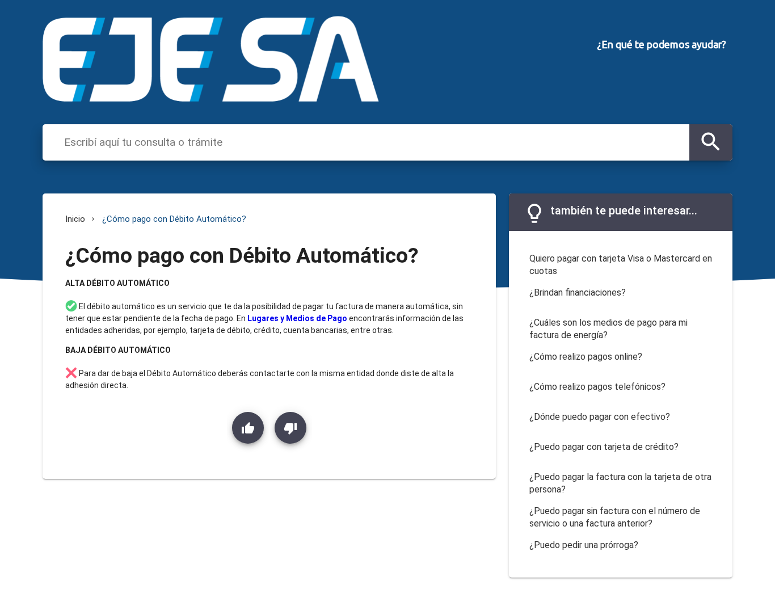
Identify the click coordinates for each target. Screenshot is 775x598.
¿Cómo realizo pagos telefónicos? (597, 386)
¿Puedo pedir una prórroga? (583, 545)
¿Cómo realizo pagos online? (585, 356)
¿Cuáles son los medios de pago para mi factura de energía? (608, 329)
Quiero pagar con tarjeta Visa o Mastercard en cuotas (620, 265)
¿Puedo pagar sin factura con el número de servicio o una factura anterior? (614, 517)
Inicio (75, 219)
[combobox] (374, 142)
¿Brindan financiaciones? (577, 292)
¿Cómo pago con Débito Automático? (174, 219)
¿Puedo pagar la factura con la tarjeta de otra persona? (620, 483)
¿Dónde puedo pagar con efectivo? (599, 416)
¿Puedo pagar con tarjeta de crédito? (604, 446)
